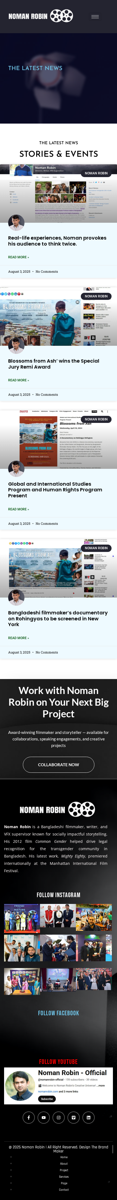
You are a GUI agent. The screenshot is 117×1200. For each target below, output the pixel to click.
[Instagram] (59, 1117)
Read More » (18, 257)
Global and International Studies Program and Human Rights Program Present (55, 489)
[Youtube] (44, 1117)
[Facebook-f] (29, 1117)
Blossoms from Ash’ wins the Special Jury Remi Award (53, 363)
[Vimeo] (73, 1117)
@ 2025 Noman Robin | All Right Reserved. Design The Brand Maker (58, 1149)
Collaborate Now (58, 764)
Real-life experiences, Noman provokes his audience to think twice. (57, 240)
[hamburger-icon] (95, 17)
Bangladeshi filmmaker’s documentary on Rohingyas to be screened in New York (58, 618)
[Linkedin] (88, 1117)
